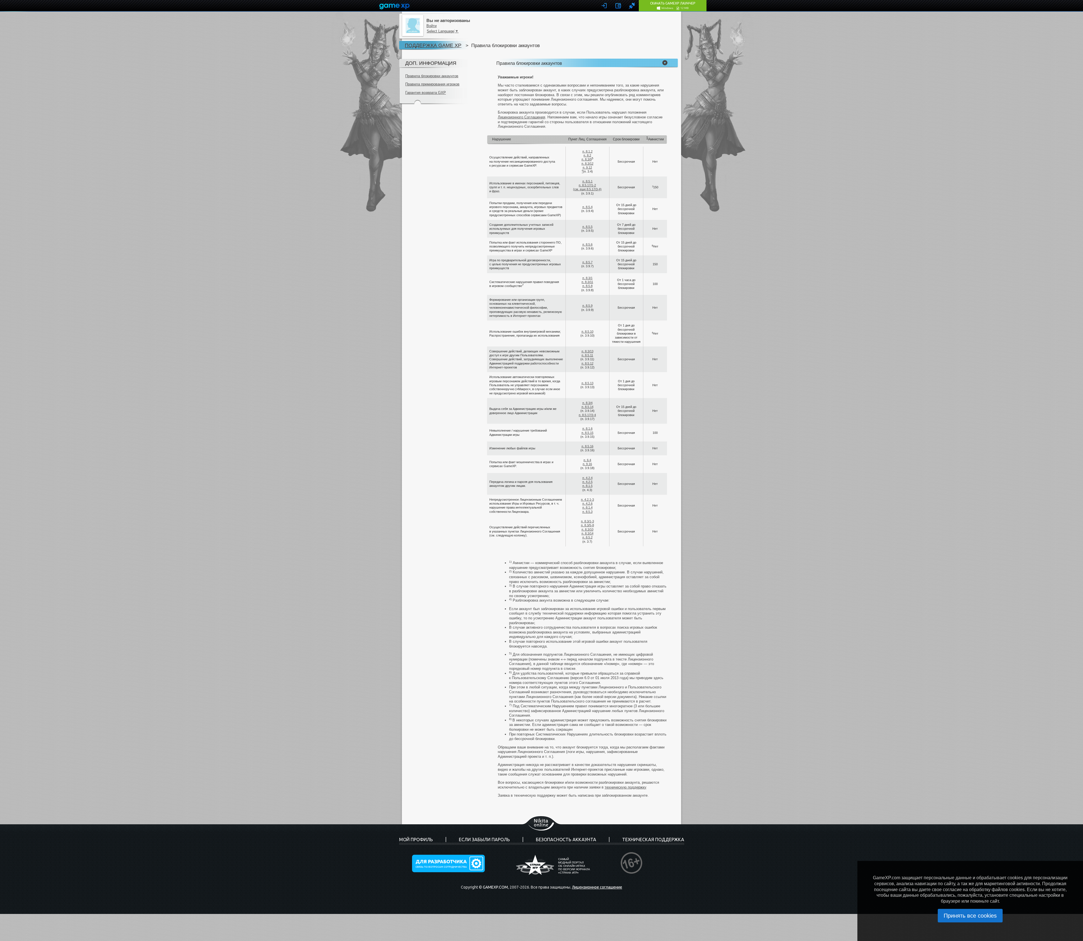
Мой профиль (416, 839)
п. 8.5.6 (587, 244)
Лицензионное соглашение (597, 887)
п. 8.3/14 (587, 533)
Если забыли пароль (484, 839)
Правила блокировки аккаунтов (431, 76)
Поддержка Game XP (433, 45)
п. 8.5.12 (587, 363)
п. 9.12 (587, 167)
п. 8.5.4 (587, 207)
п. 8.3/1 (587, 278)
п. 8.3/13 (587, 351)
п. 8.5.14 (587, 406)
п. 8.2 (587, 155)
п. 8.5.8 (587, 286)
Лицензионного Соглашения (521, 117)
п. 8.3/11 (587, 282)
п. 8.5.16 (587, 446)
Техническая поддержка (653, 839)
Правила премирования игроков (432, 84)
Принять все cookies (970, 916)
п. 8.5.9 (587, 305)
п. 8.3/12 (587, 163)
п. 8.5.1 (587, 181)
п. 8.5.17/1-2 (587, 185)
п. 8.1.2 (587, 151)
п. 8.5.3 (587, 511)
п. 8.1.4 (587, 507)
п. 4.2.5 (587, 481)
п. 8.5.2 (587, 537)
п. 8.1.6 (587, 428)
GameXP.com (495, 887)
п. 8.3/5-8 (587, 525)
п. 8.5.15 (587, 432)
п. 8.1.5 (587, 485)
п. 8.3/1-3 (587, 521)
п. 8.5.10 (587, 331)
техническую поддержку (625, 787)
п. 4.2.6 (587, 503)
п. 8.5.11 (587, 355)
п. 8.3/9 (587, 159)
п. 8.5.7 (587, 262)
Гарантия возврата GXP (425, 92)
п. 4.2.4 (587, 478)
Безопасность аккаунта (566, 839)
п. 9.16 (587, 464)
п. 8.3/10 (587, 529)
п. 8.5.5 (587, 226)
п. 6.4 (587, 460)
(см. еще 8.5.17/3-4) (587, 189)
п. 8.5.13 (587, 383)
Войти (431, 26)
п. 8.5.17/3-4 (587, 415)
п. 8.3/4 (587, 403)
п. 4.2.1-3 (587, 499)
